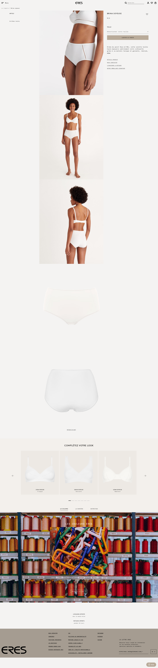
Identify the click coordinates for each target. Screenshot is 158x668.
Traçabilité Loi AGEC (74, 646)
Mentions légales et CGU (75, 639)
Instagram (100, 633)
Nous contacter (112, 62)
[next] (145, 476)
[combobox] (127, 32)
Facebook (100, 636)
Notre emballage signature (116, 68)
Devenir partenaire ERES (55, 649)
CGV (69, 633)
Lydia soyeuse (40, 489)
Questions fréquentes (54, 639)
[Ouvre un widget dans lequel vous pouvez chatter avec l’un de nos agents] (151, 665)
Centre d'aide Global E (75, 643)
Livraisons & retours (114, 65)
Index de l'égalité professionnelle (79, 649)
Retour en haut (71, 429)
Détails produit (112, 59)
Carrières (51, 636)
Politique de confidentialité (77, 636)
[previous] (13, 476)
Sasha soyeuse (78, 489)
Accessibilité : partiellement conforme (80, 653)
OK (152, 651)
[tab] (64, 509)
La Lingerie (5, 8)
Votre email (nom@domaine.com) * (131, 651)
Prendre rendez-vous (54, 646)
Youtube (99, 639)
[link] (148, 3)
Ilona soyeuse (117, 489)
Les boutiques (52, 643)
